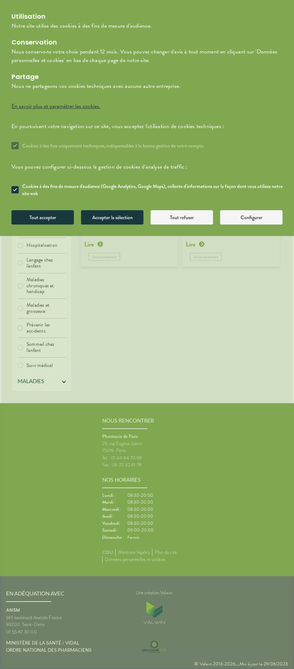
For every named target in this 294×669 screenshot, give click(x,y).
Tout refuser (182, 217)
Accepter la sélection (112, 217)
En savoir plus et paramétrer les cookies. (55, 106)
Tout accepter (42, 217)
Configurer (251, 217)
